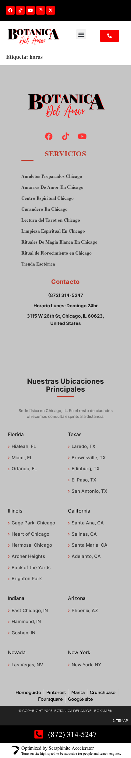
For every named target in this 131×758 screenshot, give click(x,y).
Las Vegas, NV (27, 665)
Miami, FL (22, 457)
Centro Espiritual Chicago (47, 198)
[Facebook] (10, 10)
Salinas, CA (84, 534)
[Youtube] (30, 10)
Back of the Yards (31, 567)
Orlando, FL (24, 468)
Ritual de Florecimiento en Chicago (56, 253)
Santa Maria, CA (90, 545)
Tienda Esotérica (38, 264)
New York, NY (86, 665)
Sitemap (120, 720)
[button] (81, 34)
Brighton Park (27, 578)
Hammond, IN (26, 621)
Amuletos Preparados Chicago (51, 176)
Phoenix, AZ (85, 610)
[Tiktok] (20, 10)
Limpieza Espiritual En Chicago (53, 231)
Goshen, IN (23, 633)
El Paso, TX (84, 480)
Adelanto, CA (86, 556)
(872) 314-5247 (65, 295)
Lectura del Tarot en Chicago (50, 220)
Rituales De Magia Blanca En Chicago (59, 242)
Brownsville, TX (89, 457)
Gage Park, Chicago (33, 523)
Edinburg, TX (86, 468)
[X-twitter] (50, 10)
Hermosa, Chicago (32, 545)
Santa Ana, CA (88, 523)
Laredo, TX (83, 446)
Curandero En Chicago (44, 209)
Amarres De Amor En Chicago (52, 187)
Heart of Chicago (30, 534)
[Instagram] (40, 10)
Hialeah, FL (24, 446)
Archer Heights (28, 556)
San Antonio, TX (89, 491)
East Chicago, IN (30, 610)
